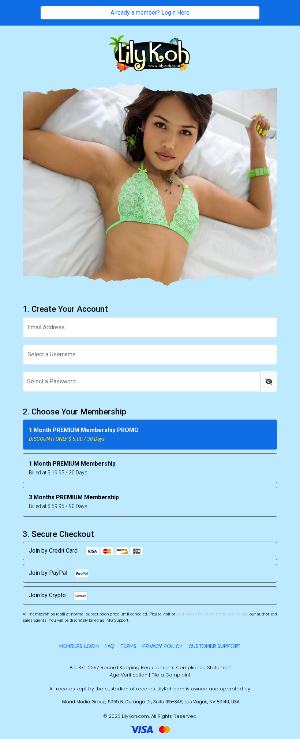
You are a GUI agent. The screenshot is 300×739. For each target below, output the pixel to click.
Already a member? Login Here (150, 12)
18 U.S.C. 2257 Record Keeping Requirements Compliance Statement (150, 667)
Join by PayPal (49, 572)
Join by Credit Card (54, 550)
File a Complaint (170, 675)
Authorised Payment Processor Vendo (211, 614)
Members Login (79, 646)
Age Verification (128, 675)
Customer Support (214, 646)
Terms (128, 646)
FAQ (110, 646)
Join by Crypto (48, 595)
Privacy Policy (162, 646)
